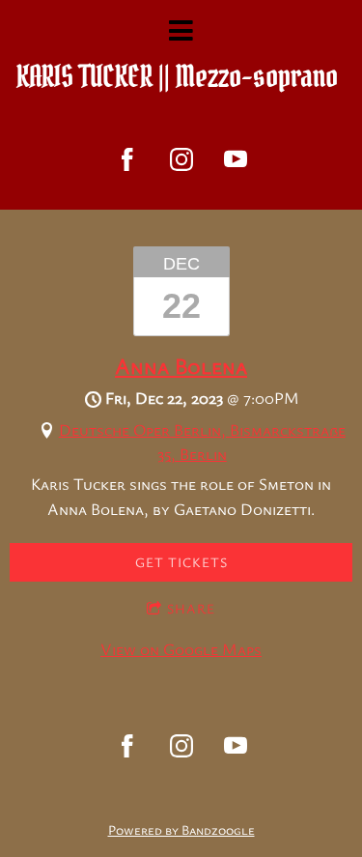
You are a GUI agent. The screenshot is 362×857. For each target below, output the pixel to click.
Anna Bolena (181, 365)
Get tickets (181, 562)
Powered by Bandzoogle (181, 829)
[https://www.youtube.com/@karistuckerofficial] (235, 159)
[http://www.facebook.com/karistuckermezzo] (127, 159)
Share (191, 608)
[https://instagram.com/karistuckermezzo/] (181, 159)
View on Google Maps (181, 649)
